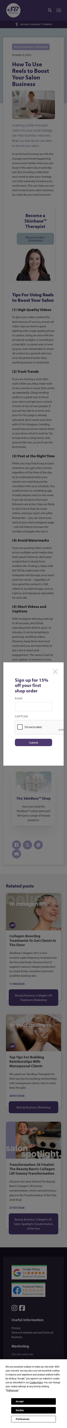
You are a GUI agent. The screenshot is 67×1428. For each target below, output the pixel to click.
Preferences (22, 1419)
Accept (20, 1401)
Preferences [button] (12, 1390)
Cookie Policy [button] (36, 1382)
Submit (33, 742)
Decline (20, 1410)
